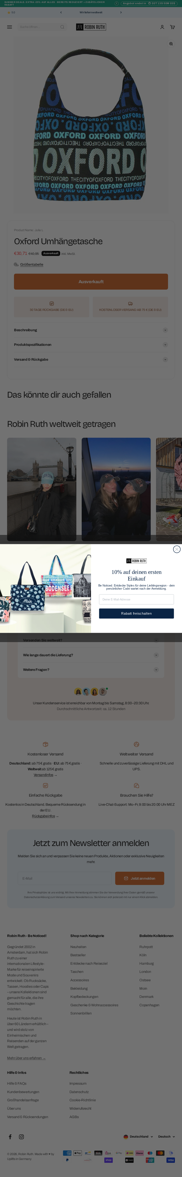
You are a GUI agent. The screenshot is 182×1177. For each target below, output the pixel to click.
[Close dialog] (176, 549)
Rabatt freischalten (136, 613)
